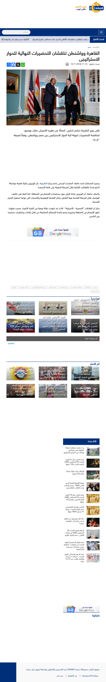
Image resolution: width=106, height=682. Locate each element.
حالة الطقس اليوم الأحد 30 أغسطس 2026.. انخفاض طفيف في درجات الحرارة (21, 372)
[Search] (3, 30)
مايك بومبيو (24, 287)
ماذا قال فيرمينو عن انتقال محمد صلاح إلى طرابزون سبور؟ (74, 521)
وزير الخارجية (63, 287)
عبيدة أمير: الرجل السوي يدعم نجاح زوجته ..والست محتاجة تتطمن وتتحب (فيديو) (53, 390)
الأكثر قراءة (92, 441)
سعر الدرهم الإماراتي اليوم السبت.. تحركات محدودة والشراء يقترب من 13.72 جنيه (74, 558)
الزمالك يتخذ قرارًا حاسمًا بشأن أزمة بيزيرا (75, 472)
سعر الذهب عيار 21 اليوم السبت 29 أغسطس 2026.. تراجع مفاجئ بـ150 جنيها (74, 462)
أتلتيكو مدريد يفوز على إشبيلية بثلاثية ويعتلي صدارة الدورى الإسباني (54, 374)
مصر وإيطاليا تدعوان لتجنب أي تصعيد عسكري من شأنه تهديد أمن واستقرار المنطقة (53, 307)
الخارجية (43, 183)
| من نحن (62, 676)
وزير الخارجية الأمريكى (38, 287)
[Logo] (79, 7)
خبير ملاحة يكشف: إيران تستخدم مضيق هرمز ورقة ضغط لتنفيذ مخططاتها (21, 307)
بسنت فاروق (94, 64)
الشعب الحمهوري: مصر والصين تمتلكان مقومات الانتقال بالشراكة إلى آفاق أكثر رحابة (86, 306)
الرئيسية (96, 47)
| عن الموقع (75, 676)
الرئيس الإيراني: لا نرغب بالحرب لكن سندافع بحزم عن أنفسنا (86, 326)
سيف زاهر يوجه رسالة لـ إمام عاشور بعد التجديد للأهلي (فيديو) (86, 391)
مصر (89, 47)
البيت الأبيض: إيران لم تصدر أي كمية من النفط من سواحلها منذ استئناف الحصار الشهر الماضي (53, 323)
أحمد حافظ (95, 291)
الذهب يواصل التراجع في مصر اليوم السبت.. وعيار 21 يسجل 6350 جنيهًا (74, 509)
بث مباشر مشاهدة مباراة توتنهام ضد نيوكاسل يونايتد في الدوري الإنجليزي (74, 450)
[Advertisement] (53, 21)
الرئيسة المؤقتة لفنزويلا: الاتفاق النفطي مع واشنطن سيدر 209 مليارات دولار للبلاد (21, 325)
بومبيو (14, 287)
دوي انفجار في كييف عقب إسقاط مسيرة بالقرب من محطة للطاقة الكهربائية (22, 390)
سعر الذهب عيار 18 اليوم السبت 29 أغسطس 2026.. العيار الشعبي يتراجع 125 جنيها (74, 498)
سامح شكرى (52, 287)
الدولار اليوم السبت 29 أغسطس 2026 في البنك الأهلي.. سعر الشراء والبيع (74, 533)
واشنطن (87, 287)
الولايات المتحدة (76, 287)
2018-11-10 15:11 (79, 64)
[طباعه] (67, 64)
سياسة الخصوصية (91, 676)
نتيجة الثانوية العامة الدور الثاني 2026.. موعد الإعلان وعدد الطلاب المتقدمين (74, 485)
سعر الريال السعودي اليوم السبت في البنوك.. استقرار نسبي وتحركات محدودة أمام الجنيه (74, 546)
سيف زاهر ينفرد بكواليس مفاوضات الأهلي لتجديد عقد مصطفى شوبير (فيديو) (72, 39)
